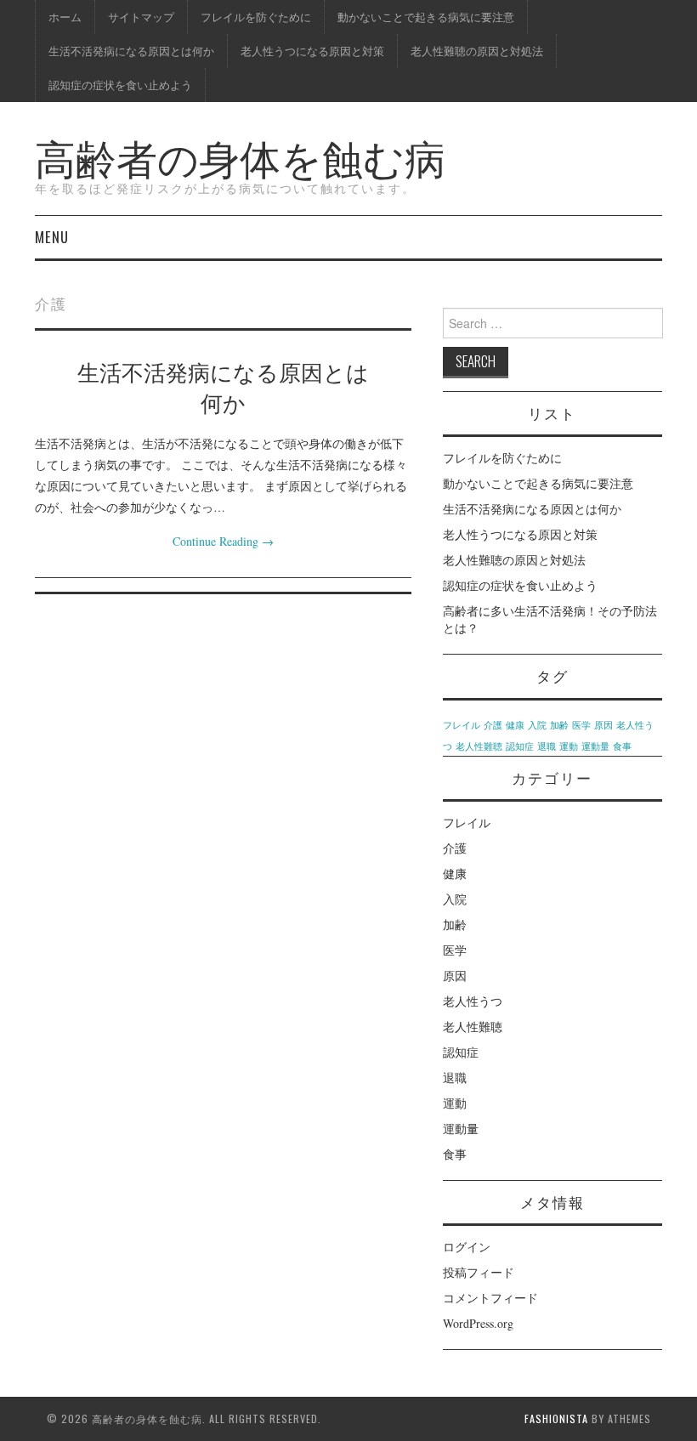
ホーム (65, 17)
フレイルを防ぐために (256, 17)
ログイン (466, 1247)
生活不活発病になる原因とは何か (131, 51)
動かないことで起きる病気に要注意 (425, 17)
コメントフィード (490, 1298)
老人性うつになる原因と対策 (312, 51)
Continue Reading (223, 541)
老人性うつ (472, 1001)
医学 (581, 725)
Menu (52, 236)
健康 (515, 725)
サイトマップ (141, 17)
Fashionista (556, 1418)
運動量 (595, 746)
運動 (568, 746)
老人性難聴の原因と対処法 (477, 51)
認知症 (520, 746)
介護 (493, 725)
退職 (546, 746)
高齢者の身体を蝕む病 (240, 156)
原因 (603, 725)
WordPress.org (478, 1323)
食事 (622, 746)
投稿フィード (478, 1272)
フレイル (461, 725)
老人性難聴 (479, 746)
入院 (537, 725)
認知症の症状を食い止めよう (120, 85)
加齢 (559, 725)
